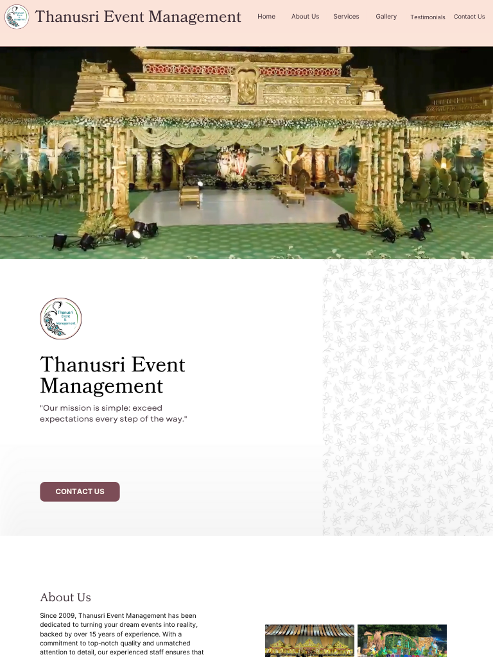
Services (346, 17)
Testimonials (427, 17)
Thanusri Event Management (138, 17)
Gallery (386, 17)
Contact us (79, 491)
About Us (305, 17)
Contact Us (469, 16)
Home (266, 17)
